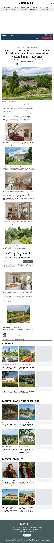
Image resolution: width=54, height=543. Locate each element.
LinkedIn (36, 529)
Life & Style (41, 7)
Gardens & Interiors (25, 7)
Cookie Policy (16, 529)
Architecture (34, 7)
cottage (15, 329)
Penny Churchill (12, 335)
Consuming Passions (33, 9)
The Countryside (9, 7)
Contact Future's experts (21, 527)
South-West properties (32, 47)
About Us (13, 527)
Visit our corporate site (42, 539)
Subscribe (46, 3)
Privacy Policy (39, 527)
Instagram (21, 529)
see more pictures (20, 300)
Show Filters (38, 38)
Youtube (30, 529)
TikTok (39, 529)
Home (18, 47)
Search (46, 38)
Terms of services (14, 264)
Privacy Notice (29, 264)
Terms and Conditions (31, 527)
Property (17, 7)
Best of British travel (44, 9)
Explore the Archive (22, 9)
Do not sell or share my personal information (27, 531)
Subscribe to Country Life (10, 9)
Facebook (26, 529)
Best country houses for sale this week (12, 327)
